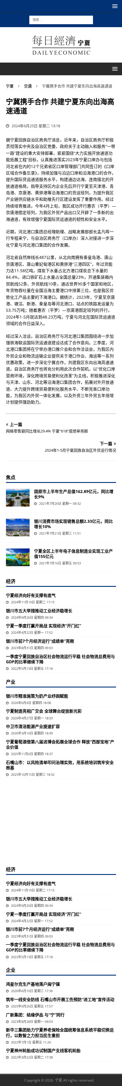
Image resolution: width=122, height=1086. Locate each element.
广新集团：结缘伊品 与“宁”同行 (35, 1015)
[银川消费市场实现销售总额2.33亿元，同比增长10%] (18, 527)
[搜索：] (61, 19)
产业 (10, 682)
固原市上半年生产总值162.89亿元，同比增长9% (73, 494)
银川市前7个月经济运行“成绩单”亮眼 (40, 641)
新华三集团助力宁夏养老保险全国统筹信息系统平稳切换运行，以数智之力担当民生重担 (60, 1032)
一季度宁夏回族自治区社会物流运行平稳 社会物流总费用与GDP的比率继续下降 (60, 659)
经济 (10, 581)
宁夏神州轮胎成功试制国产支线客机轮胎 (43, 1050)
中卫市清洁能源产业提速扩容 (33, 726)
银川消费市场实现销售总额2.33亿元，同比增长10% (73, 523)
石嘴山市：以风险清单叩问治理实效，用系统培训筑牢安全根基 (60, 765)
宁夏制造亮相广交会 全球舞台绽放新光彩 (44, 711)
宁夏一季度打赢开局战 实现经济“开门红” (43, 625)
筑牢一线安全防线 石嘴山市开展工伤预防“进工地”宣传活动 (60, 999)
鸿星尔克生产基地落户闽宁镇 (33, 984)
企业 (10, 970)
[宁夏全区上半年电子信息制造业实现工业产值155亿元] (18, 557)
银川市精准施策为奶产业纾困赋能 (37, 696)
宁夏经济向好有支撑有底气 (31, 595)
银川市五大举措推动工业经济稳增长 (39, 610)
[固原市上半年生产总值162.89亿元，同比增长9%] (18, 498)
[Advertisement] (61, 822)
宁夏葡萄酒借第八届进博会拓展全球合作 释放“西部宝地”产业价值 (60, 744)
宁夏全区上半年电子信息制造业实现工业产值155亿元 (73, 553)
